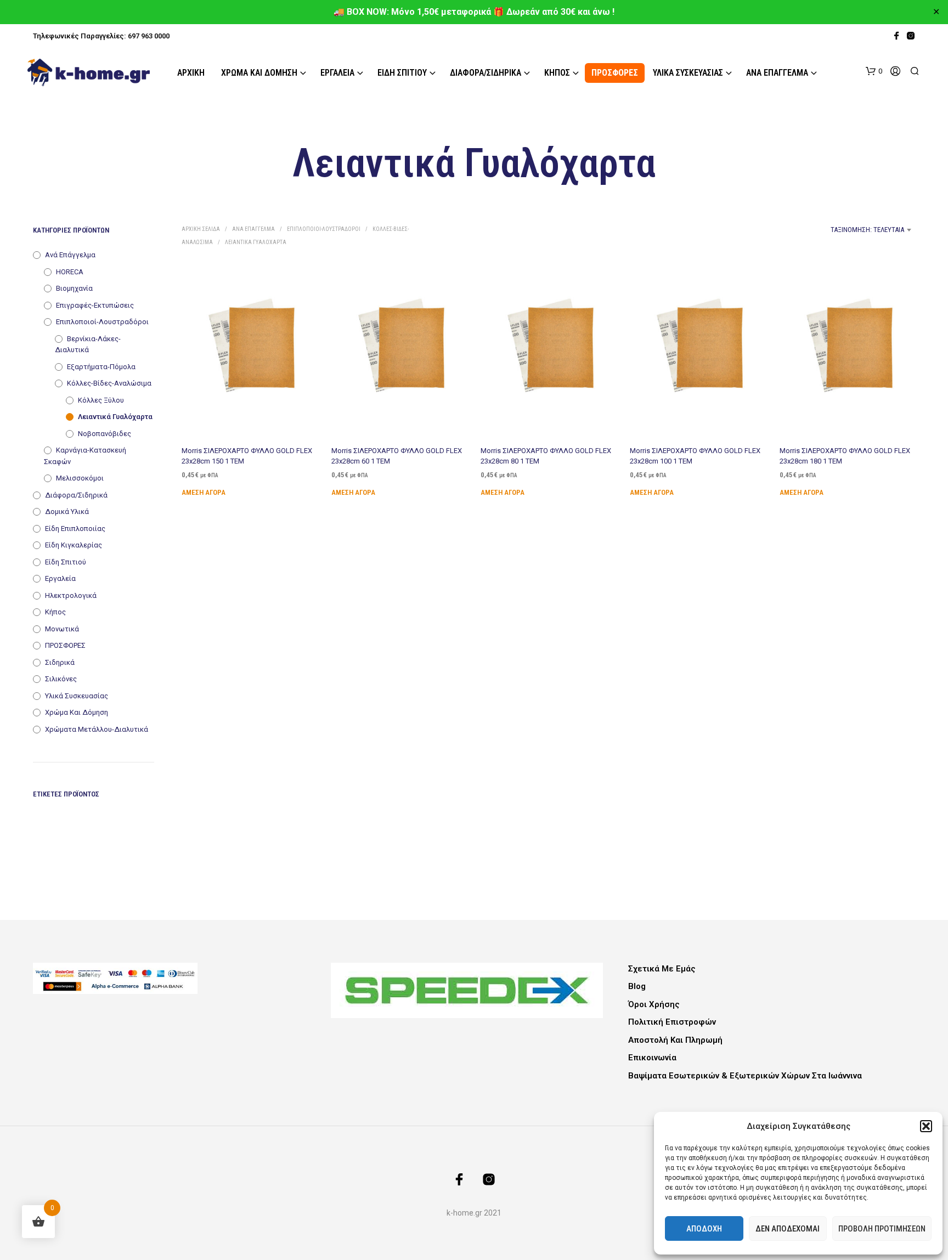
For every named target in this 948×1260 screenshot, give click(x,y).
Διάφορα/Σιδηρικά (485, 72)
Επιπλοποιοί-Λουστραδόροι (102, 322)
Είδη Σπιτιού (402, 72)
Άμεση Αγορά (203, 492)
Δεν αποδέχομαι (787, 1229)
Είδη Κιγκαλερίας (73, 545)
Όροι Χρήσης (654, 1004)
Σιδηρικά (60, 662)
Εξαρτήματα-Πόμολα (101, 367)
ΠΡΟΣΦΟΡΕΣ (614, 72)
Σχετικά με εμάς (662, 969)
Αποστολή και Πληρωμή (675, 1040)
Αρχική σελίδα (201, 229)
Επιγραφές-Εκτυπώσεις (95, 305)
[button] (926, 1126)
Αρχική (191, 72)
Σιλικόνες (61, 679)
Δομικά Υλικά (67, 511)
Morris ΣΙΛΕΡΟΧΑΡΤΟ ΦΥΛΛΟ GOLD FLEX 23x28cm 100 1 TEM (695, 456)
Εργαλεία (337, 72)
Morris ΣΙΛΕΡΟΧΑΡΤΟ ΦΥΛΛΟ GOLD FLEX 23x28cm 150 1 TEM (247, 456)
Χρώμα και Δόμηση (259, 72)
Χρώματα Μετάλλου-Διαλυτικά (96, 729)
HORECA (69, 272)
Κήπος (557, 72)
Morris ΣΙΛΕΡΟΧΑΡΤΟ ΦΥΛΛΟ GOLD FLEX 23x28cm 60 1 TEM (396, 456)
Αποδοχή (704, 1229)
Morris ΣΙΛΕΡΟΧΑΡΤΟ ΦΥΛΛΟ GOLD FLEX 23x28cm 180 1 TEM (845, 456)
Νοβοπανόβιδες (104, 434)
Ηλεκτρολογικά (71, 595)
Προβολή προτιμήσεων (882, 1229)
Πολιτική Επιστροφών (672, 1022)
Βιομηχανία (74, 288)
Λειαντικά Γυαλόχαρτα (115, 417)
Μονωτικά (62, 629)
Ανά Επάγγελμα (777, 72)
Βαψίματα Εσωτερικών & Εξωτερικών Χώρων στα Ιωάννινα (745, 1076)
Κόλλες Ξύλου (101, 400)
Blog (637, 986)
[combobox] (825, 230)
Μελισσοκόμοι (80, 478)
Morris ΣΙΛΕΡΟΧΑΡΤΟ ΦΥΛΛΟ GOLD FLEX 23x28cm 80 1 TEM (546, 456)
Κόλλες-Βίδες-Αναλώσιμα (109, 383)
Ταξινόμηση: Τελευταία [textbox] (867, 229)
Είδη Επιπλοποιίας (75, 528)
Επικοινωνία (652, 1058)
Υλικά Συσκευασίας (688, 72)
